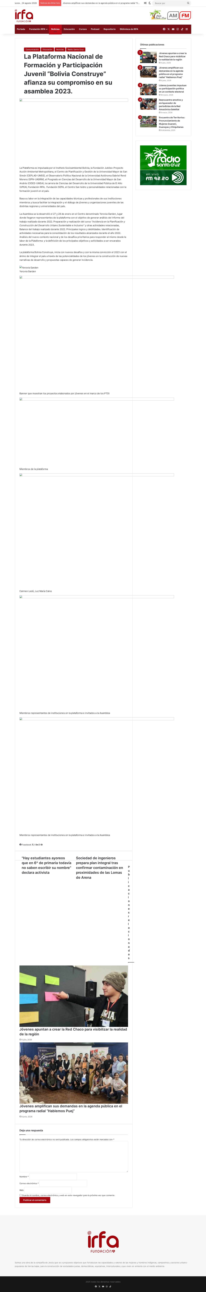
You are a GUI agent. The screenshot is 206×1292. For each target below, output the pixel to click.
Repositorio (110, 29)
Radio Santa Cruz (76, 49)
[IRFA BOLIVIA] (24, 15)
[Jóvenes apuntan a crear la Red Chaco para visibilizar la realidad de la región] (73, 996)
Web (21, 1190)
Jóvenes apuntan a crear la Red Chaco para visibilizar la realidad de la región (173, 56)
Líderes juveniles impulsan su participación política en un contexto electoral (98, 3)
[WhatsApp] (39, 844)
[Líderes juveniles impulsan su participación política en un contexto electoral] (148, 89)
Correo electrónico (29, 1183)
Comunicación (32, 49)
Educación (69, 29)
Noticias (55, 29)
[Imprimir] (42, 844)
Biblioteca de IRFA (129, 29)
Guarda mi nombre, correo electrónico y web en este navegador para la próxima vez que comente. (68, 1195)
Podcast (95, 29)
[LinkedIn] (37, 844)
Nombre (24, 1176)
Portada (21, 29)
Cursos (83, 29)
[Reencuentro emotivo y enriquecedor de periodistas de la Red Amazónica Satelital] (148, 104)
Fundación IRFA (37, 29)
